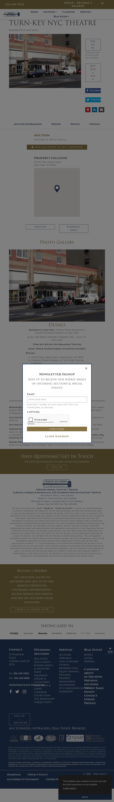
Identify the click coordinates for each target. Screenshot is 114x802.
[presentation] (48, 419)
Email (31, 394)
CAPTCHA (33, 412)
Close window (57, 436)
